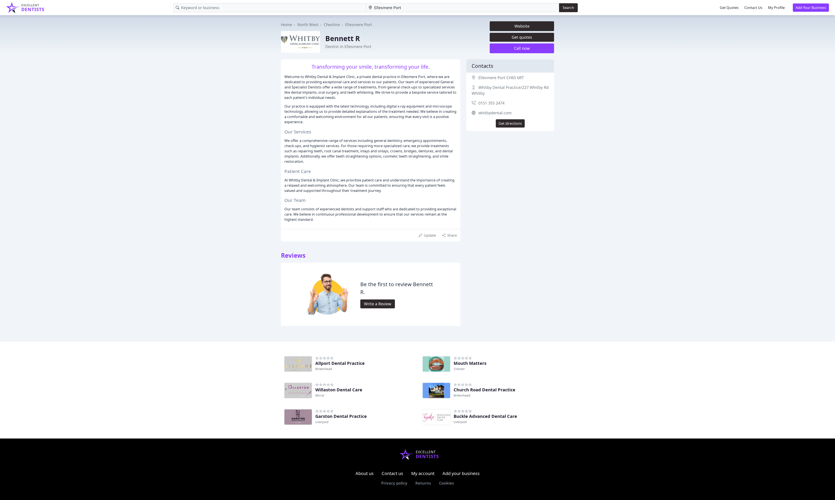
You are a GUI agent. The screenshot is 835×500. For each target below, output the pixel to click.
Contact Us (753, 7)
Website (521, 26)
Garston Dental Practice (341, 416)
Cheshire (332, 24)
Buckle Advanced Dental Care (485, 416)
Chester (459, 369)
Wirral (319, 395)
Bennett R (342, 38)
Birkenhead (323, 369)
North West (308, 24)
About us (365, 473)
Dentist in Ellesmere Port (348, 46)
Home (286, 24)
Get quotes (522, 37)
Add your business (461, 473)
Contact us (392, 473)
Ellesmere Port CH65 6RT (501, 77)
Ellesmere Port (358, 24)
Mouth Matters (470, 363)
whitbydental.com (495, 112)
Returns (423, 483)
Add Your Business (811, 7)
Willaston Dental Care (338, 390)
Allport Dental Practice (340, 363)
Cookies (446, 483)
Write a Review (377, 303)
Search (568, 7)
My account (422, 473)
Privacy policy (394, 483)
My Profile (776, 7)
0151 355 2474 (491, 103)
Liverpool (322, 422)
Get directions (510, 123)
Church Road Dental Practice (484, 390)
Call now (522, 48)
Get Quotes (729, 7)
